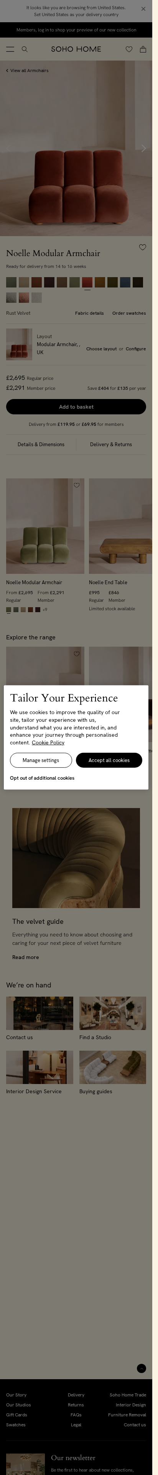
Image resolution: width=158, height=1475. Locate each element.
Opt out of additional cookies (42, 777)
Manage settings (41, 760)
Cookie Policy (48, 742)
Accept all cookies (109, 760)
